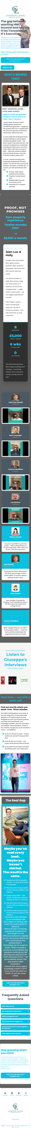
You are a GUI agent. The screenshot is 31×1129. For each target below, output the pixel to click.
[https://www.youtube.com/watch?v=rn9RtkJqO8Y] (9, 680)
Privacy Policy (15, 1119)
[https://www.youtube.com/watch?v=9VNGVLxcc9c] (21, 680)
